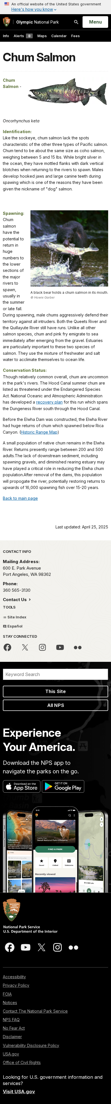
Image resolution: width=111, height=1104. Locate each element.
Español (14, 626)
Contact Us (15, 599)
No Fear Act (14, 1028)
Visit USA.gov (19, 1091)
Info (6, 36)
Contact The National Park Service (35, 1011)
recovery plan (49, 402)
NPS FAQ (11, 1019)
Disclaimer (12, 1036)
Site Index (16, 617)
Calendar (59, 36)
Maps (42, 36)
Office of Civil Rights (22, 1062)
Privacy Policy (16, 985)
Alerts (22, 36)
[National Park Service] (6, 22)
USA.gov (11, 1053)
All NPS (55, 705)
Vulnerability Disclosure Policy (31, 1045)
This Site (55, 691)
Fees (75, 36)
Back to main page (20, 498)
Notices (10, 1002)
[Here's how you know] (55, 7)
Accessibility (14, 976)
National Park (37, 22)
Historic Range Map (39, 432)
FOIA (7, 994)
